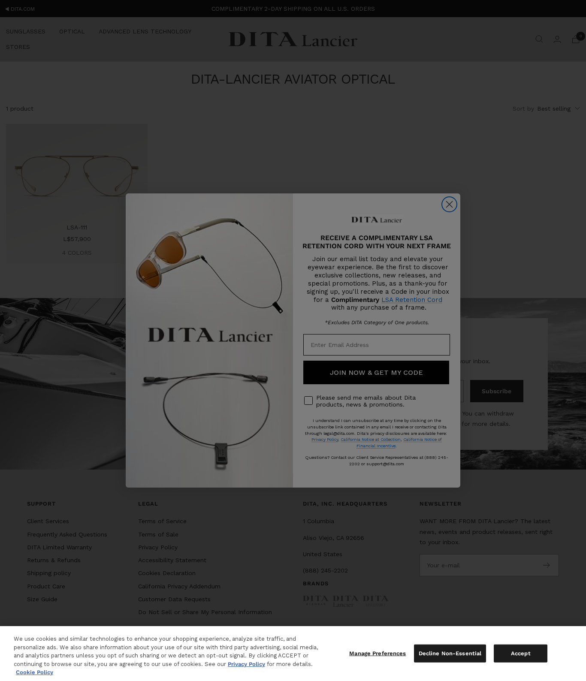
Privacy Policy (246, 664)
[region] (293, 653)
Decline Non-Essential (450, 653)
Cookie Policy (34, 672)
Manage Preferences (377, 653)
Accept (521, 653)
